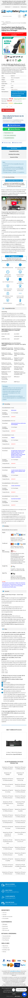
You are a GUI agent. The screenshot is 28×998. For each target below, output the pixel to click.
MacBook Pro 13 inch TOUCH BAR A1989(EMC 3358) (7, 354)
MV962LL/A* (4, 381)
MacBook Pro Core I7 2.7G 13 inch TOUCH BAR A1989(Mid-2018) (19, 373)
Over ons (4, 912)
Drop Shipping (5, 940)
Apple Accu (7, 21)
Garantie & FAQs (14, 157)
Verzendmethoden (6, 936)
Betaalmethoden (6, 938)
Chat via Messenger (15, 125)
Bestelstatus (5, 926)
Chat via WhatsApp (15, 129)
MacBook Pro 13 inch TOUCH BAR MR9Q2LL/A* (7, 358)
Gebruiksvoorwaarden (7, 916)
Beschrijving (14, 148)
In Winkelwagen (9, 110)
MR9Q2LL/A (16, 376)
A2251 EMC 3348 (5, 334)
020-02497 (16, 339)
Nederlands (7, 7)
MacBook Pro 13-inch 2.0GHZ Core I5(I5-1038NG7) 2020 (19, 359)
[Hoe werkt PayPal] (20, 965)
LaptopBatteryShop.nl (15, 971)
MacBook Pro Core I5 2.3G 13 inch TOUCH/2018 (6, 373)
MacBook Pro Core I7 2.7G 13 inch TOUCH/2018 (6, 378)
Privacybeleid (5, 918)
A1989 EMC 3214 (18, 336)
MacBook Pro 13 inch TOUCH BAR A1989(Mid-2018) (19, 354)
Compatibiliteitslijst (14, 151)
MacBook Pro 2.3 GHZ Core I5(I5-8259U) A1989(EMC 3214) (6, 368)
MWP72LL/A (17, 381)
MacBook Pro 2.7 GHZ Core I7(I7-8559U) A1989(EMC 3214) (19, 368)
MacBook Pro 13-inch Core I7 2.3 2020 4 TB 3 (19, 363)
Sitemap (4, 951)
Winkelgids (4, 924)
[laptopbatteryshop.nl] (14, 12)
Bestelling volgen (6, 949)
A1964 (3, 336)
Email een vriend (18, 142)
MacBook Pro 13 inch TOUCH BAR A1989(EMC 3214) (19, 349)
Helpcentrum (24, 7)
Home (2, 21)
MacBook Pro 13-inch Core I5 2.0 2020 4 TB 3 (6, 363)
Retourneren (5, 928)
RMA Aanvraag (5, 930)
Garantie (4, 914)
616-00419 (16, 334)
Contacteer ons (16, 7)
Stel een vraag (7, 142)
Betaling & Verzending (14, 154)
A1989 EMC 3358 (5, 339)
